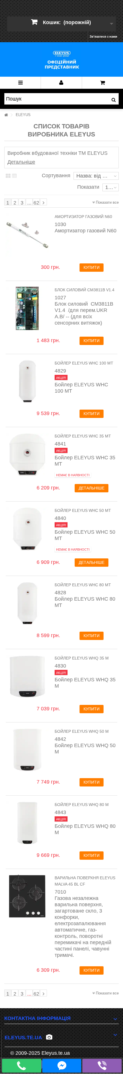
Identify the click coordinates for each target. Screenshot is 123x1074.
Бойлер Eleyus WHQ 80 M (82, 804)
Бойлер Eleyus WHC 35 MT (83, 436)
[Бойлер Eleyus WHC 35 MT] (27, 454)
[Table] (14, 176)
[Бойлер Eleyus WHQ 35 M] (27, 676)
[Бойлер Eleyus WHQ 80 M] (27, 823)
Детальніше (21, 162)
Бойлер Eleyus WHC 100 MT (84, 363)
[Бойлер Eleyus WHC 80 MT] (27, 603)
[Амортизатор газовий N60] (27, 235)
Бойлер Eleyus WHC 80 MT (83, 585)
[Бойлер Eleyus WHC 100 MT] (27, 381)
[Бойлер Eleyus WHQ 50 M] (27, 750)
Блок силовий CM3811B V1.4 (84, 290)
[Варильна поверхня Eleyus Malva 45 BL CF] (27, 896)
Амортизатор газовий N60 (83, 216)
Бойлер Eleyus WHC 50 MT (83, 510)
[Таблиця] (8, 176)
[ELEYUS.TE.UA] (61, 59)
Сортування (56, 175)
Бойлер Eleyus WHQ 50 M (82, 731)
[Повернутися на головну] (6, 115)
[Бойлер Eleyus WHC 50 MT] (27, 529)
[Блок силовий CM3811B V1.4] (27, 308)
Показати (88, 187)
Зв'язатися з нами (103, 36)
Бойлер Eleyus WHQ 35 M (82, 658)
